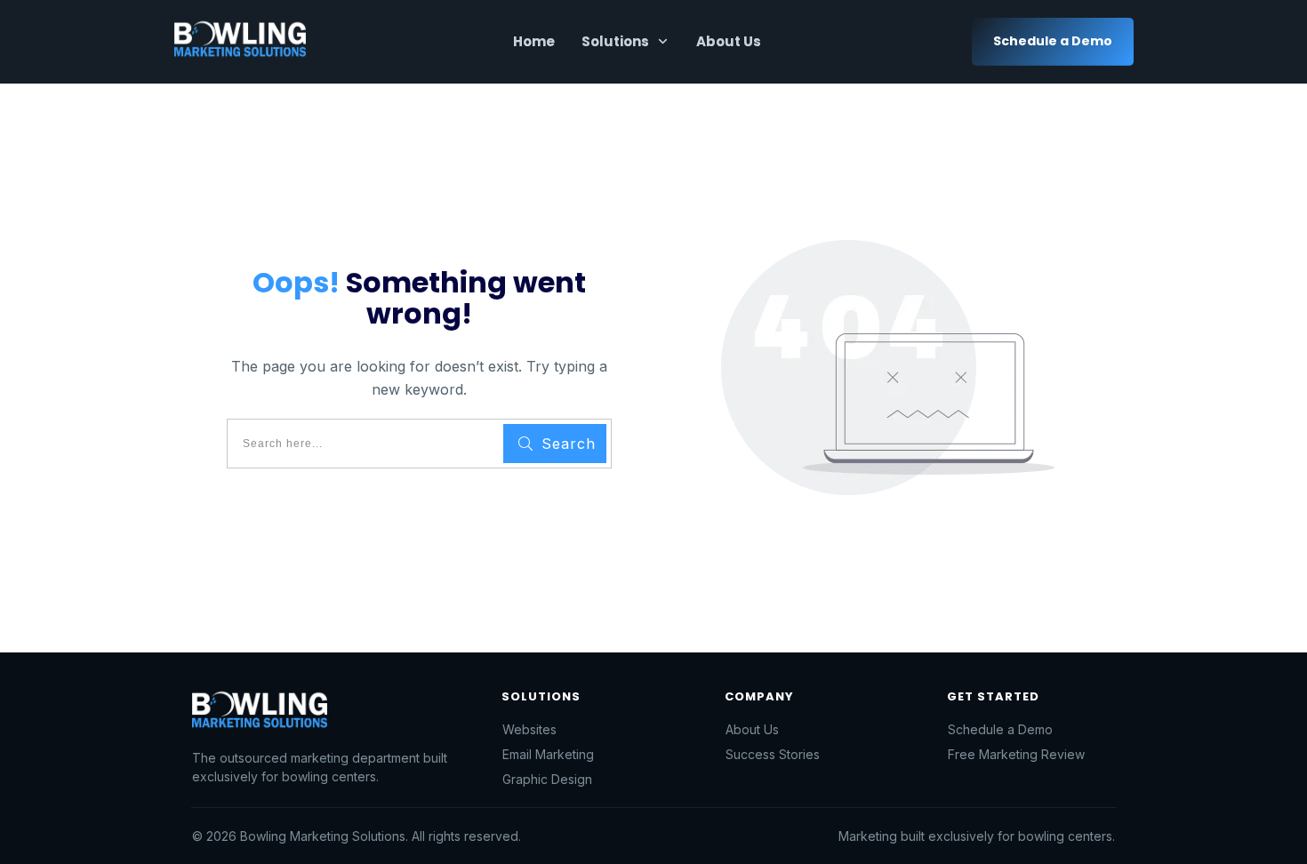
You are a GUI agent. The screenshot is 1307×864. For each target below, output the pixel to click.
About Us (752, 729)
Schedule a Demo (1000, 729)
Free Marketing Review (1016, 754)
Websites (529, 729)
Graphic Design (547, 779)
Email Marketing (548, 754)
